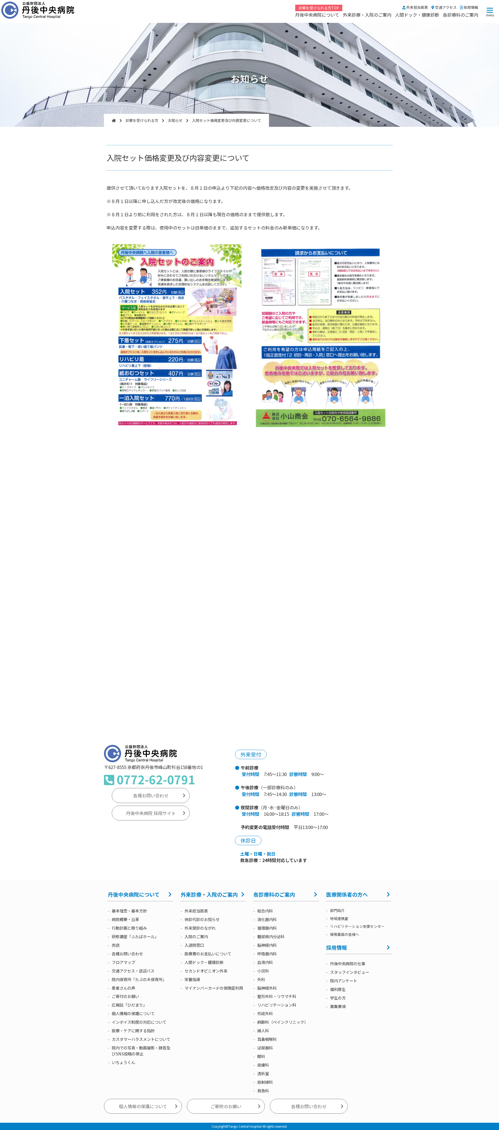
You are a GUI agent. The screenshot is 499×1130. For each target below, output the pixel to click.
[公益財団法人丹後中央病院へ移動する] (114, 120)
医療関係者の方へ (347, 894)
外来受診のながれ (200, 928)
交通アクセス (445, 7)
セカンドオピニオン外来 (206, 971)
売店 (116, 945)
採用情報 (470, 7)
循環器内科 (267, 928)
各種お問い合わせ (150, 795)
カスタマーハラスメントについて (141, 1039)
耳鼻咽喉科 (267, 1039)
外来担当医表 (416, 7)
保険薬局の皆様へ (344, 934)
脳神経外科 (267, 988)
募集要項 (338, 1006)
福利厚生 (338, 989)
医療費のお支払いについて (208, 953)
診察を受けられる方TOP (319, 7)
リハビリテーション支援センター (357, 926)
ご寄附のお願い (226, 1106)
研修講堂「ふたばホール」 (135, 936)
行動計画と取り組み (129, 928)
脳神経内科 (267, 945)
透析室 (263, 1073)
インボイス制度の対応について (139, 1022)
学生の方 (338, 998)
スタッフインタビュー (349, 972)
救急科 (263, 1090)
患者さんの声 (123, 988)
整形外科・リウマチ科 (276, 996)
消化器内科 (267, 919)
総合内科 (265, 911)
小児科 (263, 971)
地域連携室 (339, 918)
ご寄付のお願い (125, 996)
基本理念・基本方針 (129, 911)
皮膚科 (263, 1065)
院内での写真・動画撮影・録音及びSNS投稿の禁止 (141, 1050)
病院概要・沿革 (125, 919)
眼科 (261, 1056)
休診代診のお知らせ (202, 919)
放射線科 (265, 1082)
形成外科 (265, 1013)
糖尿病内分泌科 (271, 936)
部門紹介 (337, 910)
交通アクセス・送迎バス (133, 971)
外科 (261, 979)
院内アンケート (343, 980)
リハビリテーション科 (276, 1005)
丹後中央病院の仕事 (347, 963)
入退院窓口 (194, 945)
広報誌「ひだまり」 (129, 1005)
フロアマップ (123, 962)
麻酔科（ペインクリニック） (282, 1022)
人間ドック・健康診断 (417, 14)
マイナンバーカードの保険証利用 (214, 988)
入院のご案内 (196, 936)
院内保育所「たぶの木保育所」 (139, 979)
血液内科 (265, 962)
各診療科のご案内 (460, 14)
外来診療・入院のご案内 (367, 14)
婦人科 (263, 1030)
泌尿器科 (265, 1047)
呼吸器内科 (267, 953)
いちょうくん (123, 1062)
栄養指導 (192, 979)
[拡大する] (238, 247)
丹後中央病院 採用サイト (151, 813)
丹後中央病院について (317, 14)
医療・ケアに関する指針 (133, 1030)
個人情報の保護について (133, 1013)
